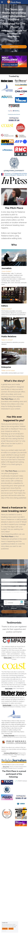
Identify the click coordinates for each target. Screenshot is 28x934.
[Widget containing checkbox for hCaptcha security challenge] (14, 602)
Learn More (14, 926)
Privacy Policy (14, 608)
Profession (5, 584)
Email (3, 588)
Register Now (14, 47)
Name (3, 580)
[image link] (14, 2)
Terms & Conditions (20, 606)
